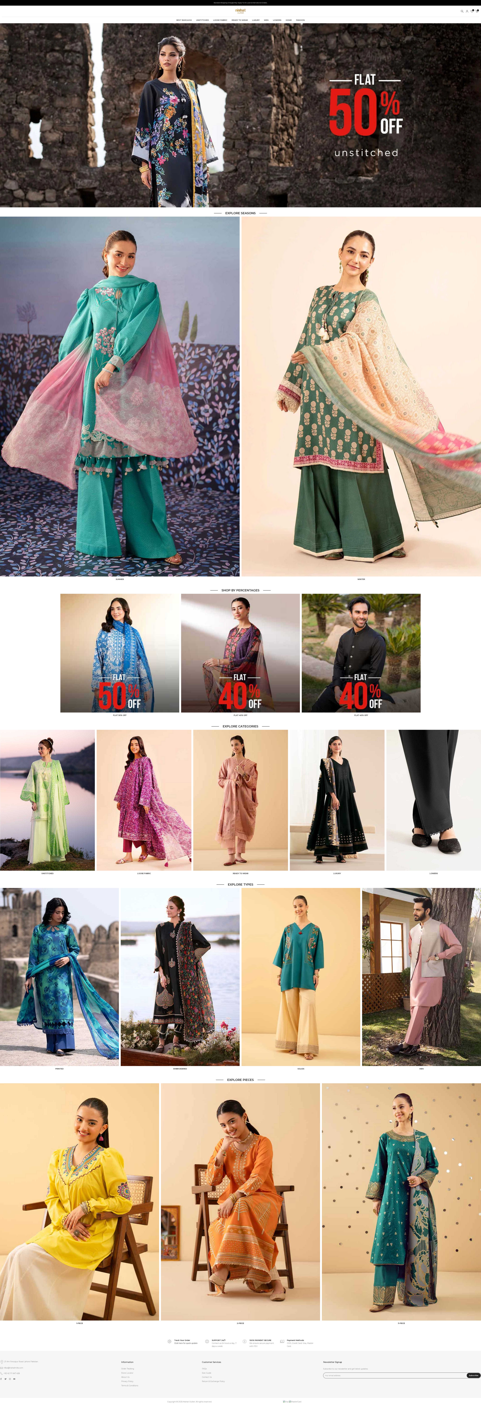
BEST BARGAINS (184, 20)
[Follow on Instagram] (10, 1378)
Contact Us (207, 1377)
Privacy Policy (127, 1381)
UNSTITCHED (202, 20)
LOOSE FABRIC (220, 20)
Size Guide (206, 1373)
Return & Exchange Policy (213, 1381)
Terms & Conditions (129, 1385)
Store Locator (127, 1373)
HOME (289, 20)
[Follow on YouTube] (14, 1378)
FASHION (300, 20)
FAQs (204, 1369)
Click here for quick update (186, 1343)
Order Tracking (127, 1369)
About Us (125, 1377)
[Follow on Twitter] (6, 1378)
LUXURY (256, 20)
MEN (266, 20)
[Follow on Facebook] (1, 1378)
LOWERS (277, 20)
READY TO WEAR (240, 20)
